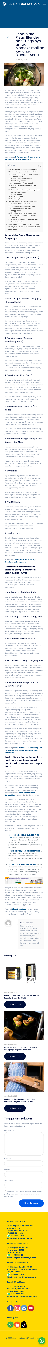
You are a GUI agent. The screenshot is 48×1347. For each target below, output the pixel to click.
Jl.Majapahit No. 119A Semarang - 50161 (18, 1248)
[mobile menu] (44, 4)
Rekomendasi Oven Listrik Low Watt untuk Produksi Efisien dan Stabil (21, 996)
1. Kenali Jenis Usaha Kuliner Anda (23, 206)
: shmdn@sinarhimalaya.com (23, 1296)
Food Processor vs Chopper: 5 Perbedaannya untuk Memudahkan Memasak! (23, 750)
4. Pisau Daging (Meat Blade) (22, 183)
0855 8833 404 (17, 1235)
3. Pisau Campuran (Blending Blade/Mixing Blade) (21, 180)
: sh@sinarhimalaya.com (20, 1238)
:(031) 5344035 (16, 1272)
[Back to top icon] (24, 1335)
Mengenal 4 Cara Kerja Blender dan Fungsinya (20, 560)
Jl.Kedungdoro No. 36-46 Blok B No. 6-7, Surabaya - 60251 (22, 1268)
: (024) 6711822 (15, 1252)
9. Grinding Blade (17, 199)
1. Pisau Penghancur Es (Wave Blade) (23, 172)
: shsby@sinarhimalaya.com (22, 1277)
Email (7, 1169)
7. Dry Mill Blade (16, 194)
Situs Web (8, 1180)
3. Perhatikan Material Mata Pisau (23, 213)
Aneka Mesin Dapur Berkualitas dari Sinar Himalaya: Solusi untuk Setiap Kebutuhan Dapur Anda (24, 226)
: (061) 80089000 (16, 1291)
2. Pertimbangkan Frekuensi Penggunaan (21, 210)
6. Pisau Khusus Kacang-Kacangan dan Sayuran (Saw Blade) (25, 191)
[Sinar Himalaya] (17, 4)
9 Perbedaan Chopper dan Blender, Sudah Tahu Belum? (22, 158)
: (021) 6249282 (16, 1233)
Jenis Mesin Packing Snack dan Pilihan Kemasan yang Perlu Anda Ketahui (20, 1100)
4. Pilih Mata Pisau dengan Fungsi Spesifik (23, 216)
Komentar (9, 1130)
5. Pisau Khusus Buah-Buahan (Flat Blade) (23, 187)
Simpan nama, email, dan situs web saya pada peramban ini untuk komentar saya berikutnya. (22, 1194)
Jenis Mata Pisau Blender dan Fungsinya (23, 170)
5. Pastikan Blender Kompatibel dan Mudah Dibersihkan (24, 221)
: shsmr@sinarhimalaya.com (22, 1257)
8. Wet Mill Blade (17, 197)
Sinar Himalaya (26, 923)
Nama (7, 1159)
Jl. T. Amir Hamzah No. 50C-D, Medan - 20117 (18, 1287)
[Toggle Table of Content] (38, 166)
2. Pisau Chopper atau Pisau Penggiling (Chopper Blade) (25, 175)
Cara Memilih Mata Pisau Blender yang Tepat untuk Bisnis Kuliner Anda (23, 202)
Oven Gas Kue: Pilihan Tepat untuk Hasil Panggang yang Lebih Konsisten (20, 1048)
